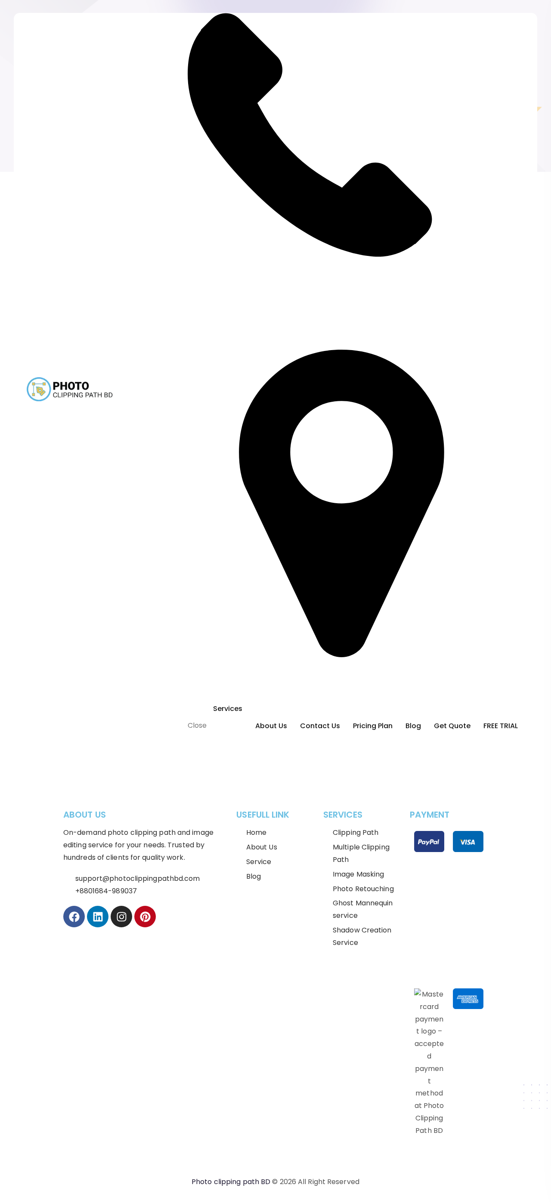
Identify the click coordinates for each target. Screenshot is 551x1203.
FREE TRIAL (500, 726)
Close (197, 725)
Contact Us (320, 726)
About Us (271, 726)
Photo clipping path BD (231, 1182)
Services (227, 709)
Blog (413, 726)
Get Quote (452, 726)
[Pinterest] (145, 916)
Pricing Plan (373, 726)
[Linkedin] (97, 916)
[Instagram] (121, 916)
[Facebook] (74, 916)
